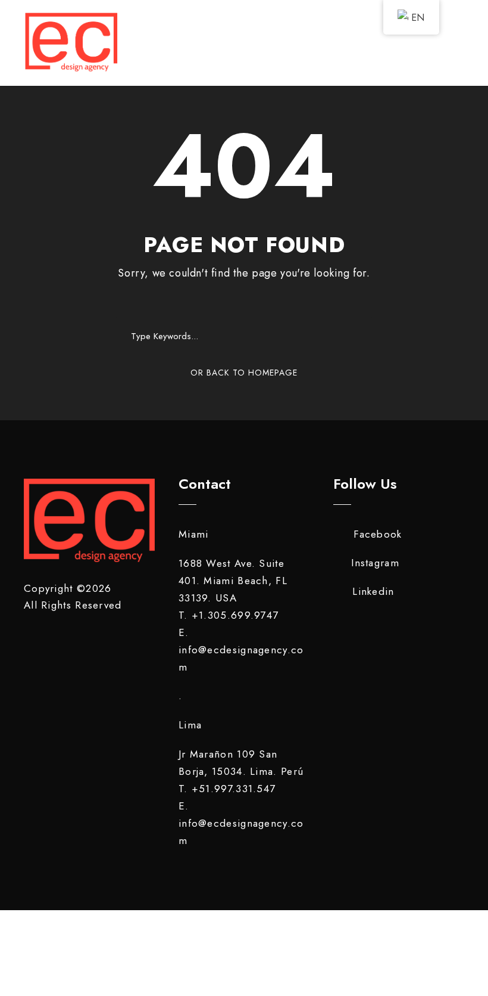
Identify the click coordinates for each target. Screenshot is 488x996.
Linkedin (373, 591)
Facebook (378, 534)
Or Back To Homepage (244, 372)
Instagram (375, 563)
